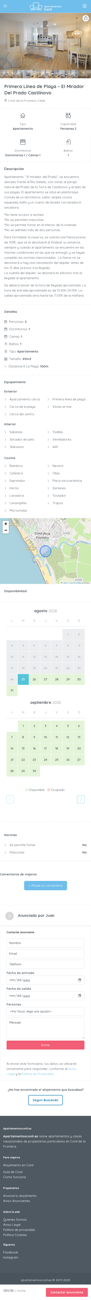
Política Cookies (15, 1235)
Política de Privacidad (37, 1074)
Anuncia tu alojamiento (20, 1196)
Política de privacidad (19, 1230)
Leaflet (64, 583)
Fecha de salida (19, 989)
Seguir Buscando (45, 1100)
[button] (6, 524)
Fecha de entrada (20, 973)
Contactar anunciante (66, 1292)
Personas (14, 1004)
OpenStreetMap (75, 583)
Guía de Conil (12, 1172)
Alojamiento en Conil (18, 1165)
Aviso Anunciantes (16, 1201)
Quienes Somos (15, 1220)
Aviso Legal (12, 1225)
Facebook (10, 1252)
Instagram (10, 1257)
